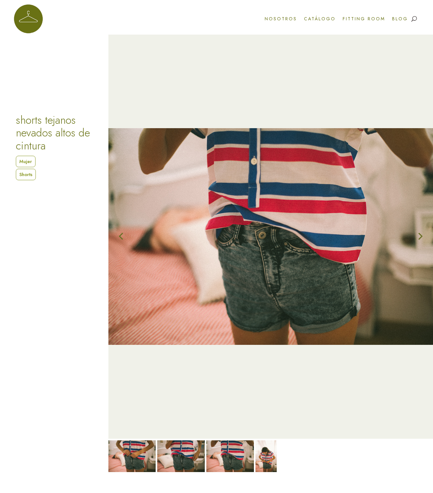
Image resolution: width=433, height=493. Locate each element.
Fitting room (364, 19)
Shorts (25, 174)
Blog (400, 19)
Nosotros (281, 19)
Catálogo (320, 19)
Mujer (25, 161)
